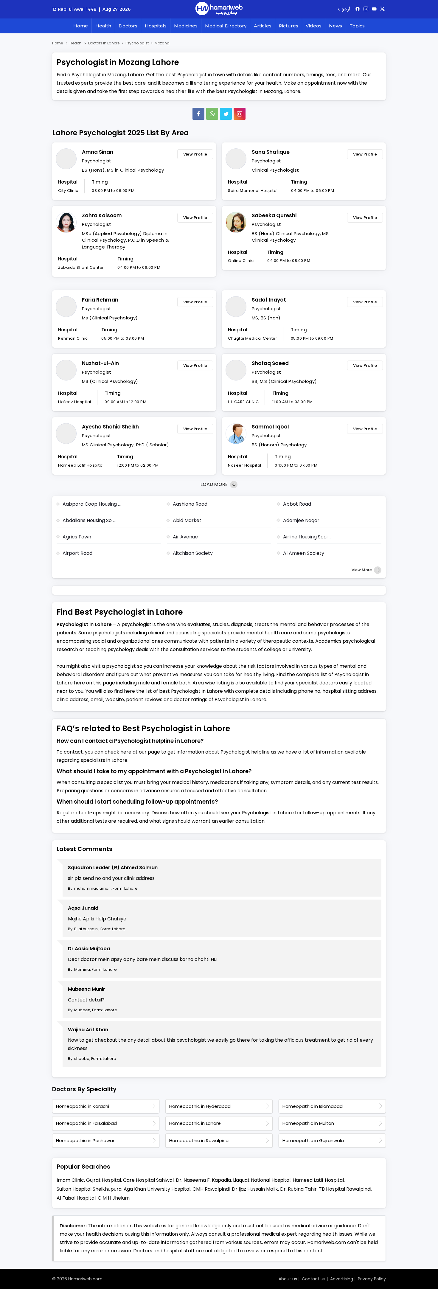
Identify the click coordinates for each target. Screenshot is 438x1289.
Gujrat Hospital (103, 1180)
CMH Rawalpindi (211, 1189)
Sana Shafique (271, 152)
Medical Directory (225, 26)
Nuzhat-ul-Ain (100, 363)
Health (103, 26)
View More (362, 570)
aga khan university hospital (157, 1189)
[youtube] (374, 9)
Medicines (186, 26)
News (335, 26)
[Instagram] (366, 9)
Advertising (341, 1279)
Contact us (313, 1279)
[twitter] (382, 9)
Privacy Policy (372, 1279)
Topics (357, 26)
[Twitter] (226, 114)
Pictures (288, 26)
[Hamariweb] (219, 9)
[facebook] (358, 9)
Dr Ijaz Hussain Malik (255, 1189)
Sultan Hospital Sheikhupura (89, 1189)
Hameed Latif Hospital (318, 1180)
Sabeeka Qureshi (274, 215)
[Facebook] (198, 114)
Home (80, 26)
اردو (345, 9)
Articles (262, 26)
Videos (313, 26)
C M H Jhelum (114, 1198)
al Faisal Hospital (76, 1198)
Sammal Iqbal (270, 426)
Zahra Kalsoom (102, 215)
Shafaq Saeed (270, 363)
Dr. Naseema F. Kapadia (203, 1180)
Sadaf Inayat (269, 299)
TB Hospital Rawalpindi (345, 1189)
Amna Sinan (97, 152)
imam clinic (70, 1180)
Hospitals (156, 26)
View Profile (195, 154)
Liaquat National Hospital (262, 1180)
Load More (215, 484)
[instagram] (240, 114)
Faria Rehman (100, 299)
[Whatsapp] (212, 114)
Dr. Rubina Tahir (298, 1189)
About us (288, 1279)
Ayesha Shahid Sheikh (110, 426)
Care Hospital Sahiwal (148, 1180)
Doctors (128, 26)
